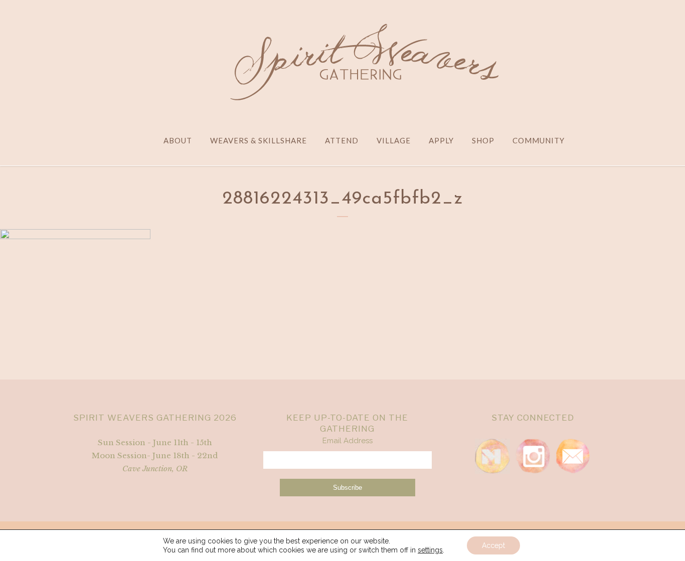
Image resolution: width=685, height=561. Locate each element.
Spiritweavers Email (572, 456)
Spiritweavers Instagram (532, 456)
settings (430, 550)
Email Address (347, 440)
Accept (493, 545)
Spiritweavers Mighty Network (492, 456)
